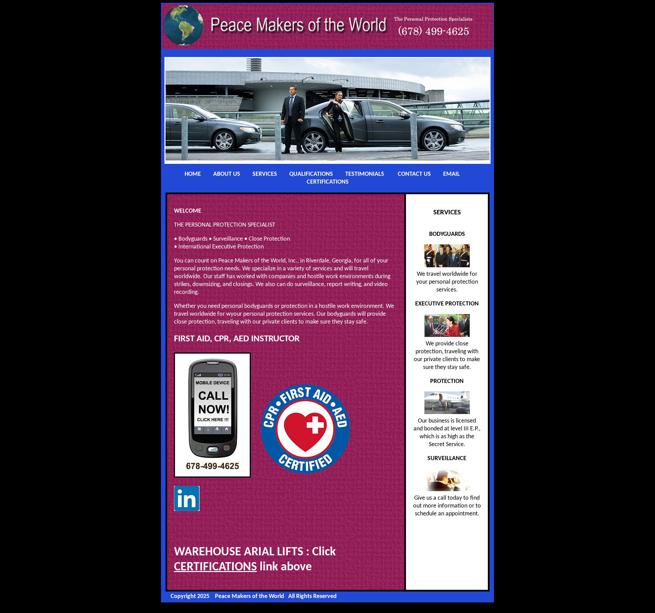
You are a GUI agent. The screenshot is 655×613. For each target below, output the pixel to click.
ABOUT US (226, 174)
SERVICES (264, 174)
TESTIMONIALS (364, 174)
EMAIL (451, 174)
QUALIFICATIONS (311, 174)
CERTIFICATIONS (328, 182)
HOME (193, 174)
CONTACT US (414, 174)
